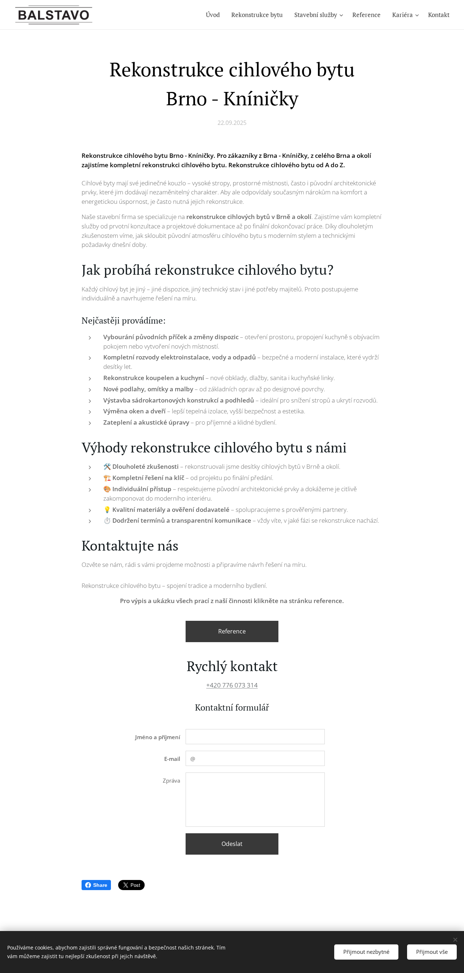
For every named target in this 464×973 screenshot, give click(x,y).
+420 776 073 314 (232, 685)
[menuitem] (214, 15)
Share (100, 885)
